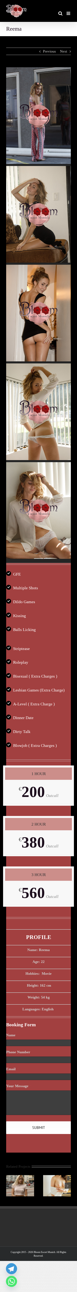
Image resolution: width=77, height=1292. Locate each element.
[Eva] (20, 1177)
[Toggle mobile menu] (69, 13)
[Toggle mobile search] (60, 13)
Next (63, 51)
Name (12, 1035)
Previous (49, 51)
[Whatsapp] (11, 1281)
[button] (9, 1186)
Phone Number (18, 1052)
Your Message (19, 1086)
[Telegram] (11, 1268)
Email (12, 1069)
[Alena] (57, 1177)
